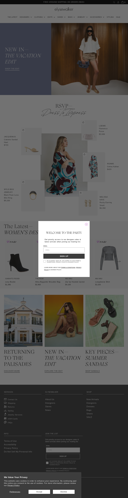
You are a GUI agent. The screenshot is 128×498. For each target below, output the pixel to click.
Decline (63, 492)
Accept (39, 492)
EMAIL (45, 246)
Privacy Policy (14, 485)
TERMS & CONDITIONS (68, 267)
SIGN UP (64, 256)
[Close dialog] (86, 224)
